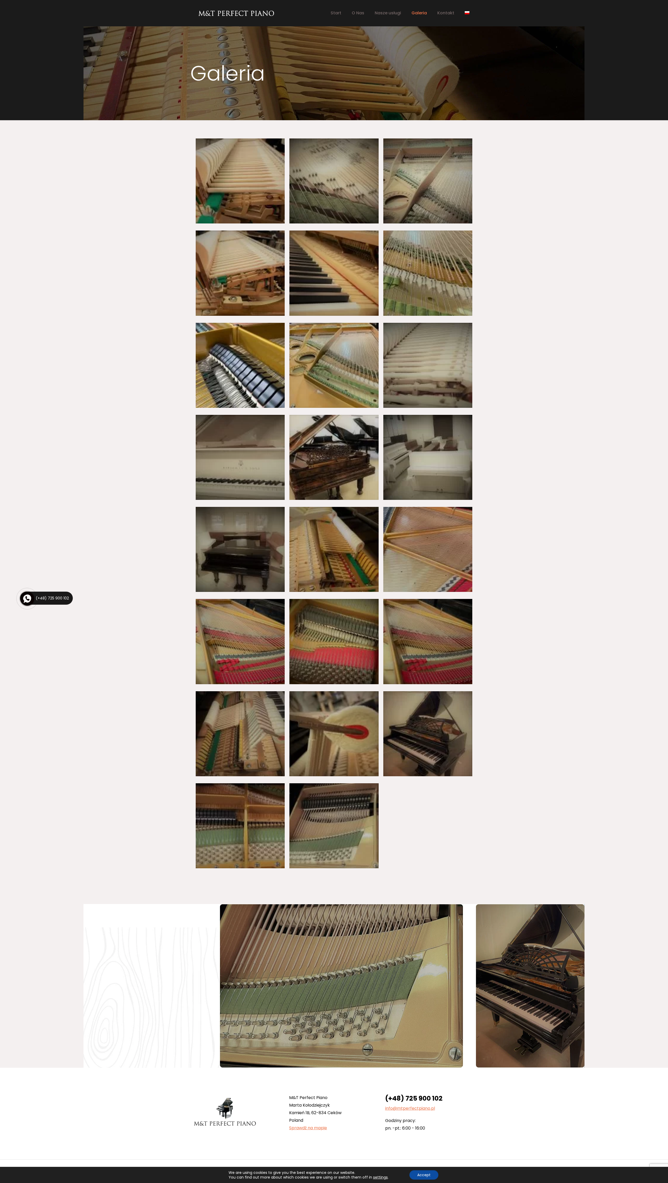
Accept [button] (424, 1175)
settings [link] (380, 1177)
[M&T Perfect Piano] (236, 13)
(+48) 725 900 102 (414, 1098)
